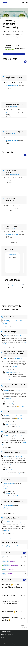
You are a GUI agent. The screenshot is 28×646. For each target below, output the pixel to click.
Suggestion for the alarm (12, 452)
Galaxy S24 (18, 335)
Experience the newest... (14, 77)
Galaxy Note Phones (14, 174)
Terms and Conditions (7, 634)
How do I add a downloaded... (10, 199)
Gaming (10, 288)
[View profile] (2, 321)
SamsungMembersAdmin (12, 85)
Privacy (3, 637)
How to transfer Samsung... (11, 171)
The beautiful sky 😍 (9, 612)
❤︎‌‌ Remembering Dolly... (13, 104)
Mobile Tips (12, 133)
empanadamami (10, 208)
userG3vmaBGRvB (9, 483)
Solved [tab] (14, 312)
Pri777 (6, 436)
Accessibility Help (6, 631)
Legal (2, 640)
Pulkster (6, 390)
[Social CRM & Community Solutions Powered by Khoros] (23, 626)
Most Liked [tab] (15, 310)
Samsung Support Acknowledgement (12, 546)
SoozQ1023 (7, 522)
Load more (13, 539)
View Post (4, 323)
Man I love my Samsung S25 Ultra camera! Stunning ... (11, 602)
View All (13, 148)
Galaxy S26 (19, 390)
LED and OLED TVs (19, 358)
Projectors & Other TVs (15, 202)
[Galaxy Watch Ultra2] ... (13, 132)
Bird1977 (6, 321)
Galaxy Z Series (19, 436)
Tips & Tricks (12, 257)
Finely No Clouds (9, 317)
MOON (6, 479)
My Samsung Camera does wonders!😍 (10, 619)
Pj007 (5, 358)
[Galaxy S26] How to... (12, 226)
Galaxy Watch (21, 522)
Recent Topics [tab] (5, 310)
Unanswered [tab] (5, 312)
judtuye (8, 493)
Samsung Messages (10, 332)
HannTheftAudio (10, 372)
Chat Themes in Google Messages (14, 432)
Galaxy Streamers (14, 106)
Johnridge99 (9, 404)
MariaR (8, 181)
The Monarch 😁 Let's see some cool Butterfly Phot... (11, 586)
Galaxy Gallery (20, 321)
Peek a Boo (7, 412)
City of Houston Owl (8, 595)
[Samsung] (4, 2)
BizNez (6, 335)
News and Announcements (16, 79)
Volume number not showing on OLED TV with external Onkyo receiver (14, 353)
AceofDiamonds (8, 505)
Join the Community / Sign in (14, 54)
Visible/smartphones (10, 518)
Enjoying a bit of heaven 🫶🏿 (12, 501)
